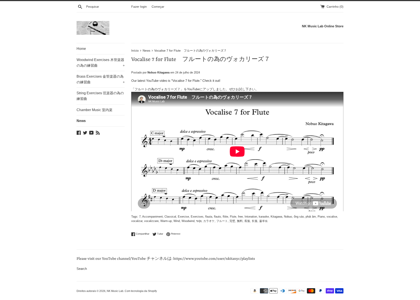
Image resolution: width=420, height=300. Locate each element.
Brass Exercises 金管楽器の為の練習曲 (101, 79)
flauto (217, 216)
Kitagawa (276, 216)
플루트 (263, 221)
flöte (225, 216)
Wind (176, 221)
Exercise (183, 216)
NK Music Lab (115, 291)
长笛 (254, 221)
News (81, 121)
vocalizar (136, 221)
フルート (222, 221)
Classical (170, 216)
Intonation (251, 216)
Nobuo (288, 216)
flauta (208, 216)
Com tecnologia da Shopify (141, 291)
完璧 (232, 221)
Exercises (197, 216)
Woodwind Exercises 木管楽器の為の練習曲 (101, 62)
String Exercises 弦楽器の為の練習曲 (100, 96)
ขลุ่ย (198, 221)
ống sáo (299, 216)
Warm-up (166, 221)
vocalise (332, 216)
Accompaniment (152, 216)
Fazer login (139, 6)
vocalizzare (151, 221)
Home (81, 49)
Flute (233, 216)
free (240, 216)
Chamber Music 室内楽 (94, 110)
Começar (158, 6)
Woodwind (188, 221)
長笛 (247, 221)
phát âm (311, 216)
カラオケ (209, 221)
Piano (321, 216)
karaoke (264, 216)
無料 (240, 221)
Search (82, 268)
